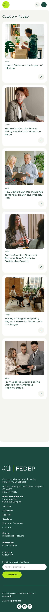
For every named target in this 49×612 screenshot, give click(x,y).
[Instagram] (29, 606)
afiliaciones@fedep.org (13, 536)
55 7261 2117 (7, 555)
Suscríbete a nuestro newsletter (15, 562)
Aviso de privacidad (11, 601)
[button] (44, 4)
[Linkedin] (24, 606)
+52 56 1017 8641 (9, 545)
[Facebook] (19, 606)
